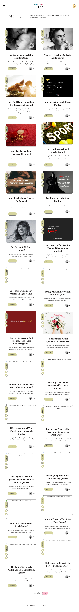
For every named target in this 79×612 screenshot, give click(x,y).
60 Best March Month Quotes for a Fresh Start (57, 340)
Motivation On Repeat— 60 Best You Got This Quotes (57, 564)
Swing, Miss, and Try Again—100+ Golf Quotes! (58, 293)
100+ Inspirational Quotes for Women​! (21, 199)
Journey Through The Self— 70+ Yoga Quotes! (58, 520)
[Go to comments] (6, 39)
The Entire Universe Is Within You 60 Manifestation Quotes (21, 570)
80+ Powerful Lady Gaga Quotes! (57, 199)
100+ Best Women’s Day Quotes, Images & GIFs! (21, 292)
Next (45, 593)
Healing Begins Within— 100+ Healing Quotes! (57, 477)
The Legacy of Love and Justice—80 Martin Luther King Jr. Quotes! (21, 479)
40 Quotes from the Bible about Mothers (21, 56)
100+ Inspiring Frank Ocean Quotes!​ (57, 103)
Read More (13, 69)
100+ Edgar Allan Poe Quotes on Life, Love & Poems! (58, 385)
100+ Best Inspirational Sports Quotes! (58, 150)
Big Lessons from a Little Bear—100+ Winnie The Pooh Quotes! (57, 432)
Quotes (6, 33)
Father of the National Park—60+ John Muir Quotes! (21, 386)
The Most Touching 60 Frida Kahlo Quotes (57, 56)
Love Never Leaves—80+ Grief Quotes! (21, 524)
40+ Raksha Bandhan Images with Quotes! (21, 152)
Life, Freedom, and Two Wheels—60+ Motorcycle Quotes (21, 431)
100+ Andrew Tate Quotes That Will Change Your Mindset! (58, 248)
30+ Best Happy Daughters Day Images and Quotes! (21, 103)
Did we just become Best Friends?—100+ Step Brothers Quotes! (21, 340)
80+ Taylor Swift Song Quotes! (21, 248)
